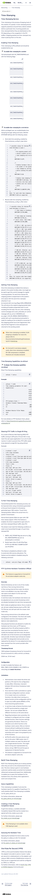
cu (25, 421)
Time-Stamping (16, 7)
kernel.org (14, 341)
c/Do (23, 421)
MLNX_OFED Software (20, 2)
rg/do (20, 421)
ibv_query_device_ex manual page (11, 798)
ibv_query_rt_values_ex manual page (14, 843)
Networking (15, 2)
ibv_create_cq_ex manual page (10, 818)
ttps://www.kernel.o (13, 421)
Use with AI (7, 11)
